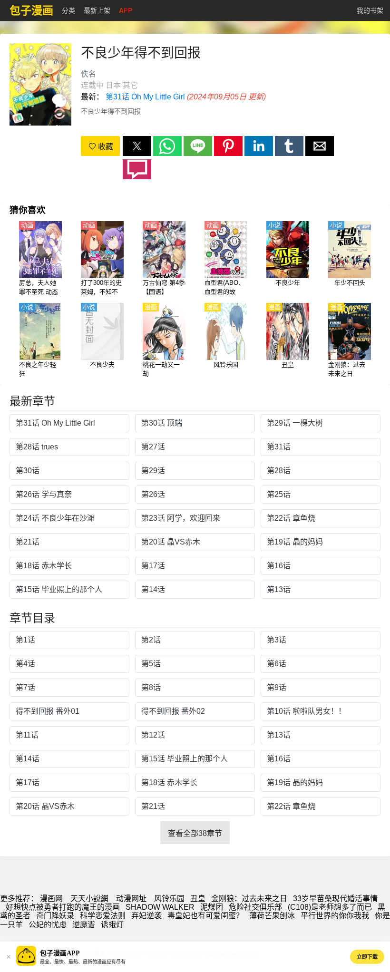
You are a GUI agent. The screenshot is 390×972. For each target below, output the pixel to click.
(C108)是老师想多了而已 (330, 907)
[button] (137, 146)
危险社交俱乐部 (255, 907)
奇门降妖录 (55, 916)
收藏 (104, 147)
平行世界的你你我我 (335, 916)
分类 (68, 10)
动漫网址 (131, 898)
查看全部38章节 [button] (195, 833)
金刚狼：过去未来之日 (249, 898)
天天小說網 (89, 898)
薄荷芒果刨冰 (272, 916)
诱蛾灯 (112, 925)
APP (125, 10)
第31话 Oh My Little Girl (145, 97)
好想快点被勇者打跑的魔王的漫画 (63, 907)
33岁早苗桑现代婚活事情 (335, 898)
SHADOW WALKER (160, 907)
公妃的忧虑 (48, 925)
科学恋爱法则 (103, 916)
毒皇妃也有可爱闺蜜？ (205, 916)
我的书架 (370, 10)
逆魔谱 (83, 925)
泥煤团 (211, 907)
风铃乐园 (169, 898)
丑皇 (197, 898)
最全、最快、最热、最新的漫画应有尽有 (83, 961)
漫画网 (51, 898)
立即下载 (367, 957)
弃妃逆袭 (146, 916)
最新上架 (97, 10)
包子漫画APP (60, 953)
